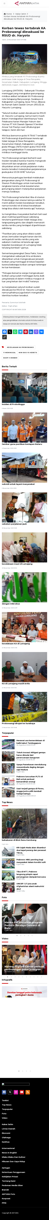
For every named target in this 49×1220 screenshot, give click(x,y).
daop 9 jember (10, 358)
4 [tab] (28, 935)
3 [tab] (24, 935)
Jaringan (6, 1168)
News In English (9, 1153)
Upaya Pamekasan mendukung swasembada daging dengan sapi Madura (31, 767)
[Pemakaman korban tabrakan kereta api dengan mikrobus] (24, 587)
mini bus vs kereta (28, 352)
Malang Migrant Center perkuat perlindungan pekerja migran (24, 968)
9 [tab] (37, 977)
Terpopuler (8, 733)
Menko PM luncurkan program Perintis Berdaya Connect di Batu (23, 925)
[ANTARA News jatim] (26, 3)
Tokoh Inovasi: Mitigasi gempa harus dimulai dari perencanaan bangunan (30, 755)
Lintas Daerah (8, 1129)
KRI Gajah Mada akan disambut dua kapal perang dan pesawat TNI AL (31, 850)
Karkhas (6, 1142)
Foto (4, 897)
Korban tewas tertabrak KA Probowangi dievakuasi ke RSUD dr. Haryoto (22, 17)
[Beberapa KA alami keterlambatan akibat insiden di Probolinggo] (24, 387)
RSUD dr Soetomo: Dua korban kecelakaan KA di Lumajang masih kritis (23, 682)
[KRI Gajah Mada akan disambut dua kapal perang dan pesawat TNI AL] (8, 851)
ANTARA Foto (8, 1194)
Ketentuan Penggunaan (13, 1172)
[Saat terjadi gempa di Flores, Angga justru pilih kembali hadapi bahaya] (8, 792)
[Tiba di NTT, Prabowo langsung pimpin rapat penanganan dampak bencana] (8, 875)
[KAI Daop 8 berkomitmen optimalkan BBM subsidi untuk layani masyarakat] (24, 467)
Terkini (5, 1100)
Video (5, 938)
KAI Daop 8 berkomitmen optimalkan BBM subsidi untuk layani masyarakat (23, 482)
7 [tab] (30, 977)
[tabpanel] (24, 919)
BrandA (5, 1190)
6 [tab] (26, 977)
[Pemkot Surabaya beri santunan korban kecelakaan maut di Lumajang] (24, 547)
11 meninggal (9, 352)
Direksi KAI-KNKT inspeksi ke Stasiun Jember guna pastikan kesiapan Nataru (22, 442)
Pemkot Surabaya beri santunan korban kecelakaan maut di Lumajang (22, 562)
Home (9, 14)
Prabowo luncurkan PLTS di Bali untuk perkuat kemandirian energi (29, 779)
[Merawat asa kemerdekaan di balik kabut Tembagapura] (8, 744)
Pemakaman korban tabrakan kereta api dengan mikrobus (22, 602)
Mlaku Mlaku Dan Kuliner (13, 1157)
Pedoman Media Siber (12, 1185)
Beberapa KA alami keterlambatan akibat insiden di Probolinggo (23, 402)
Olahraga (6, 1137)
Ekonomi (6, 1133)
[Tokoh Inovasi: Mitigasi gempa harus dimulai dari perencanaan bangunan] (8, 756)
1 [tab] (17, 935)
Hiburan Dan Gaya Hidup (13, 1161)
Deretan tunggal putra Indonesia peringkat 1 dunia (21, 1062)
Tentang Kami (8, 1181)
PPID (4, 1203)
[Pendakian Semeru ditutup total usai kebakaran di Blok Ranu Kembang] (24, 823)
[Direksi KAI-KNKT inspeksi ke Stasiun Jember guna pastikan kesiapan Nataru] (24, 427)
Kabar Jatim (20, 14)
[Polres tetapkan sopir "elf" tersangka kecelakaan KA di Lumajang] (24, 627)
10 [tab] (41, 977)
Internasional (8, 1148)
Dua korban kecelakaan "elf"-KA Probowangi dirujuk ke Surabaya (18, 722)
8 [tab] (34, 977)
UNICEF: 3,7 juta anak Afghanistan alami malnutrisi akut (30, 886)
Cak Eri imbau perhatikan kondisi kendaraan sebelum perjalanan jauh (24, 522)
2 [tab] (20, 935)
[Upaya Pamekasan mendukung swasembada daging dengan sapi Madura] (8, 768)
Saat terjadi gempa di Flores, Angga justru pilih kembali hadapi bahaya (30, 791)
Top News (7, 802)
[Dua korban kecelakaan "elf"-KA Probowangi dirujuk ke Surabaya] (24, 707)
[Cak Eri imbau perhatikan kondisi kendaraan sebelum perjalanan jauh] (24, 507)
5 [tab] (32, 935)
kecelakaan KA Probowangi (20, 347)
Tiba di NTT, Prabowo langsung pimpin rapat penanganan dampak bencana (31, 874)
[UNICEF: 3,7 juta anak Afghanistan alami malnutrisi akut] (8, 887)
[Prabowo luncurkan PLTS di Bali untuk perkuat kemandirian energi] (8, 780)
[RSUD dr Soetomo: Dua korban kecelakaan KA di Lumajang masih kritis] (24, 667)
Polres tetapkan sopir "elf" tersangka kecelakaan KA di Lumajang (21, 642)
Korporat (6, 1198)
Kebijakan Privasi (10, 1177)
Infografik (7, 980)
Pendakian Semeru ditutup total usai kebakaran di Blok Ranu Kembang (20, 838)
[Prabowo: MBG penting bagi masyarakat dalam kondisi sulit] (8, 863)
